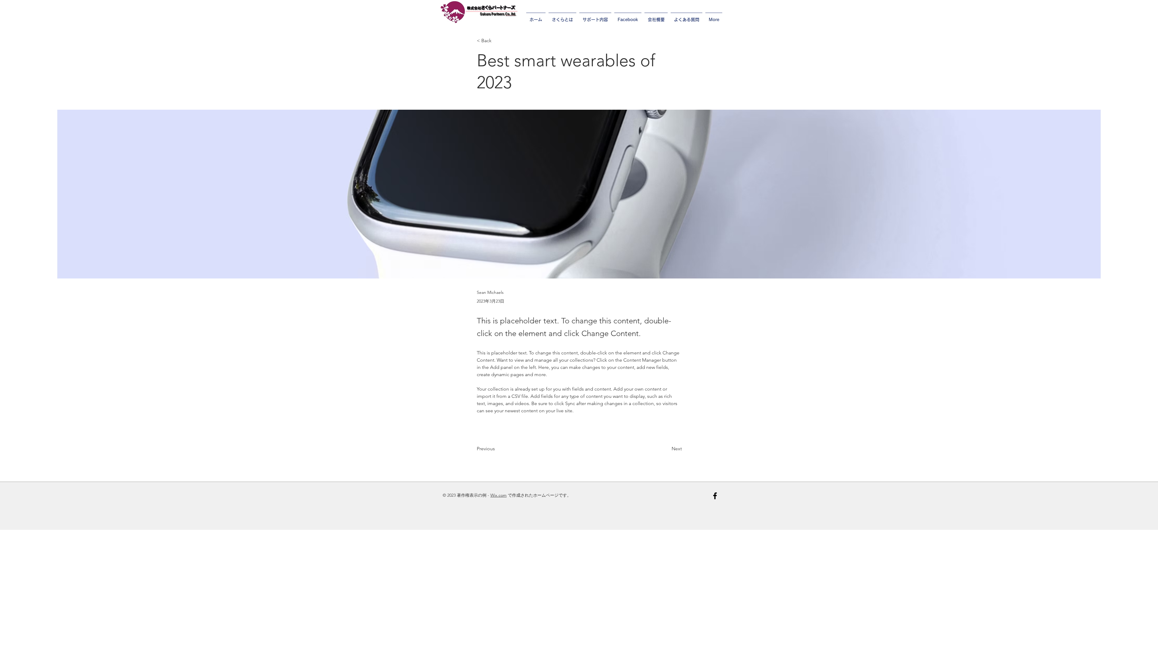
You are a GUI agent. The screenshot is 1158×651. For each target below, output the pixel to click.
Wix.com (498, 495)
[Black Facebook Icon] (715, 495)
